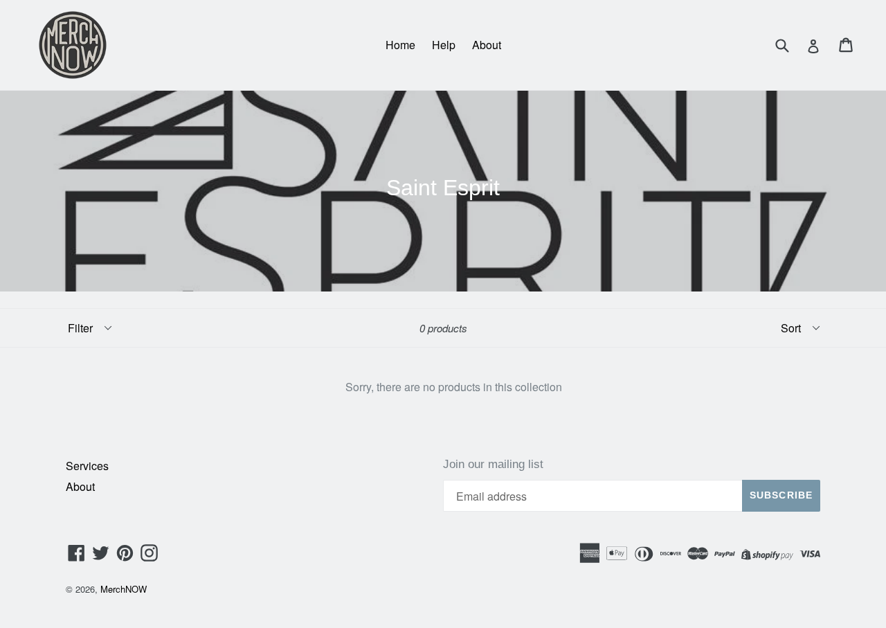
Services (87, 466)
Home (400, 45)
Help (443, 45)
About (486, 45)
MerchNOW (123, 588)
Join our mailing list (493, 464)
